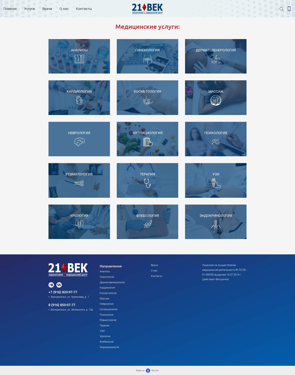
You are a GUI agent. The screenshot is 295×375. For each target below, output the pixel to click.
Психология (106, 314)
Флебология (107, 341)
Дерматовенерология (112, 282)
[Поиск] (281, 9)
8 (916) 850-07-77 (61, 304)
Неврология (107, 303)
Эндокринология (109, 347)
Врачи (47, 9)
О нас (64, 9)
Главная (10, 9)
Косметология (108, 293)
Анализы (105, 271)
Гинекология (107, 276)
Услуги (29, 9)
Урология (105, 336)
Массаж (104, 298)
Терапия (104, 325)
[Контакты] (289, 8)
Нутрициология (108, 309)
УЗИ (102, 331)
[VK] (59, 285)
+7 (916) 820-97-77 (62, 292)
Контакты (84, 9)
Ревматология (108, 320)
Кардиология (107, 287)
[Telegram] (51, 285)
